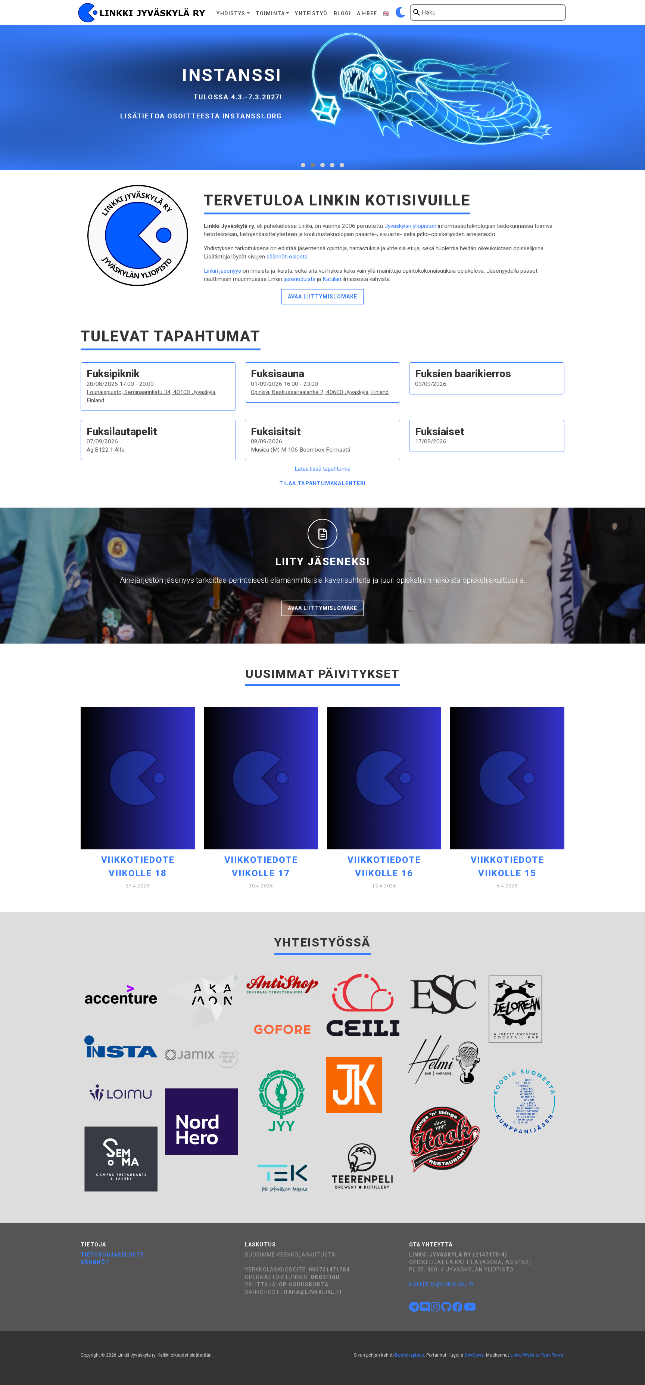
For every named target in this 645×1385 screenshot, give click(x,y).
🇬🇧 (386, 13)
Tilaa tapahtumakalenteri (322, 483)
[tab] (303, 165)
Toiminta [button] (270, 13)
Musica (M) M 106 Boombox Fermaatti (300, 449)
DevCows (474, 1355)
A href (367, 13)
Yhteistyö (311, 13)
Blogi (342, 13)
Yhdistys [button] (230, 13)
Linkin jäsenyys (222, 270)
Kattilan (331, 279)
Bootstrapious (409, 1355)
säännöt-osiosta (287, 256)
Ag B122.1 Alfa (106, 449)
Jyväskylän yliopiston (410, 226)
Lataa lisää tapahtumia (322, 468)
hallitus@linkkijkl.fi (441, 1285)
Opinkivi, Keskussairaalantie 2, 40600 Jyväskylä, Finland (320, 392)
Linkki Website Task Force (536, 1355)
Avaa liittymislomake (322, 297)
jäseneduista (299, 279)
